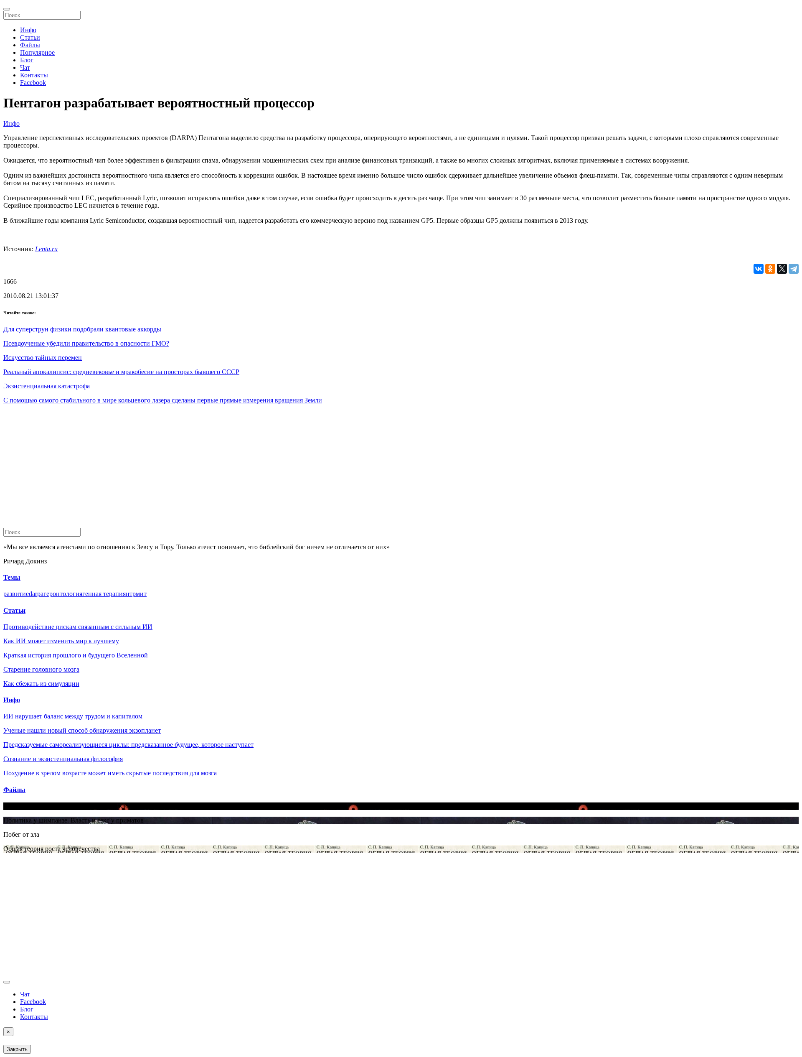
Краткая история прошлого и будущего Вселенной (75, 655)
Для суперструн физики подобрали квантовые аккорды (82, 329)
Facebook (33, 82)
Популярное (37, 52)
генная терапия (104, 593)
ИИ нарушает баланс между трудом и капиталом (72, 716)
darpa (36, 593)
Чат (25, 67)
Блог (26, 60)
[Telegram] (794, 269)
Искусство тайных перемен (42, 357)
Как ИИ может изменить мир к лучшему (61, 640)
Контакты (34, 75)
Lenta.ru (46, 248)
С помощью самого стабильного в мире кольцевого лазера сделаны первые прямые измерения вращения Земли (162, 400)
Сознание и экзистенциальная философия (63, 758)
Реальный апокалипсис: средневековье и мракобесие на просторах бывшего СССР (121, 371)
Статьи (30, 37)
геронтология (62, 593)
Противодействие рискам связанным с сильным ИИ (77, 626)
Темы (11, 577)
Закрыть (17, 1049)
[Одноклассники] (770, 269)
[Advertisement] (254, 469)
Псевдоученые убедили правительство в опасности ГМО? (86, 343)
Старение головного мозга (41, 669)
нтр (131, 593)
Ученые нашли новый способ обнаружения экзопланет (82, 730)
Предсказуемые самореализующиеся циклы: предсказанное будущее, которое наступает (128, 744)
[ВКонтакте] (759, 269)
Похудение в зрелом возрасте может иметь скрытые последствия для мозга (110, 773)
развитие (16, 593)
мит (141, 593)
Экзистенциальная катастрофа (46, 386)
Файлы (30, 44)
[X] (782, 269)
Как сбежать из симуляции (41, 683)
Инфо (28, 29)
